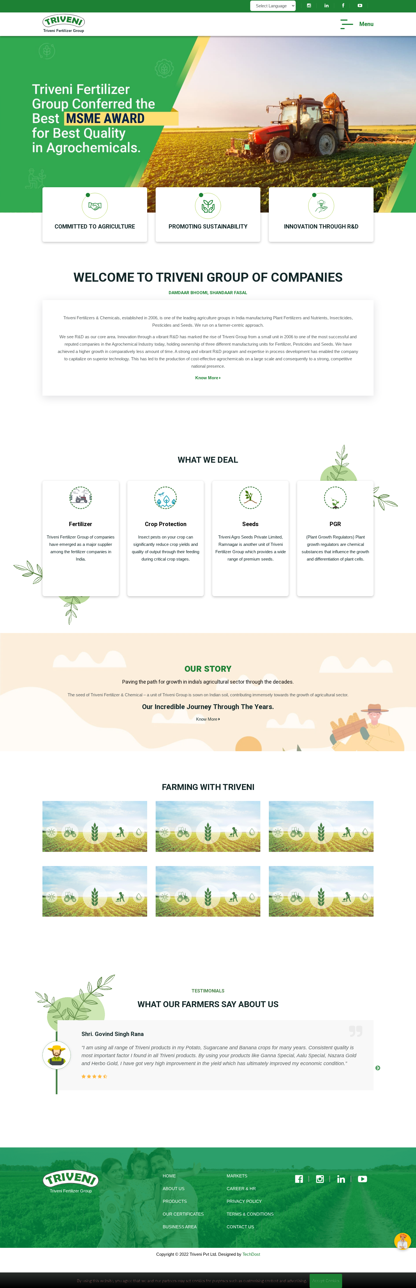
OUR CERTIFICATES (183, 1214)
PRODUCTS (175, 1201)
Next (378, 1068)
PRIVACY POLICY (244, 1201)
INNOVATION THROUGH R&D (321, 227)
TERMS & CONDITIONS (250, 1214)
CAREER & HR (241, 1188)
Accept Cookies (325, 1281)
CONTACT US (240, 1226)
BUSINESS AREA (180, 1226)
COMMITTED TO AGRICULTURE (95, 227)
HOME (169, 1175)
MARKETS (237, 1175)
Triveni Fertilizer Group (63, 31)
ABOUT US (174, 1188)
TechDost (251, 1254)
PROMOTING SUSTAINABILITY (208, 227)
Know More (207, 377)
